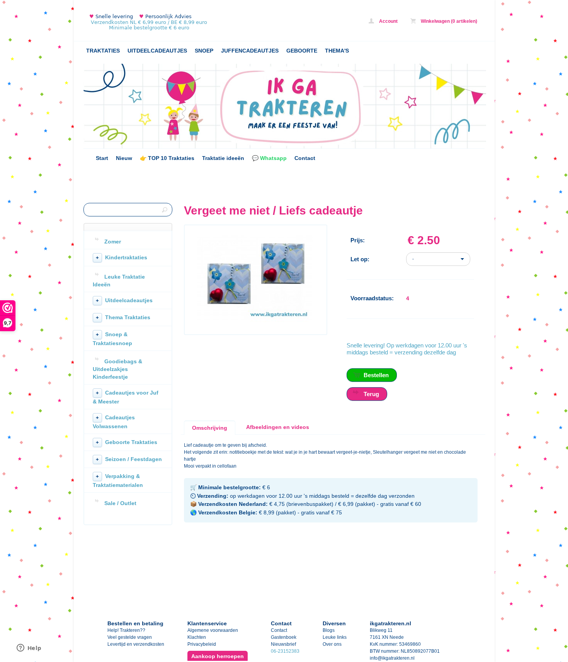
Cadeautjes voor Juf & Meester (125, 397)
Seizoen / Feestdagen (129, 459)
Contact (304, 158)
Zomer (112, 241)
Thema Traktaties (123, 317)
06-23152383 (285, 651)
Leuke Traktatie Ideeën (119, 281)
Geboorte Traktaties (126, 442)
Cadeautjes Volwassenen (114, 421)
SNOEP (204, 51)
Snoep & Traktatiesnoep (112, 338)
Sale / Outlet (120, 503)
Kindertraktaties (121, 257)
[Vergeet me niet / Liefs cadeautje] (255, 320)
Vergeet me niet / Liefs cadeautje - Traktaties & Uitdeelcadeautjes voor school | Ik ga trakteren (186, 22)
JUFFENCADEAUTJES (250, 51)
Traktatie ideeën (223, 158)
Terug (371, 394)
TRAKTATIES (103, 51)
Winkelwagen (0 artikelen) (448, 21)
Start (102, 158)
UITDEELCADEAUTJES (157, 51)
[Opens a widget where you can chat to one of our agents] (29, 648)
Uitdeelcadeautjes (124, 300)
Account (388, 21)
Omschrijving (209, 428)
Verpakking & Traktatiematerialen (118, 480)
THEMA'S (337, 51)
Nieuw (124, 158)
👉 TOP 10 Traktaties (167, 158)
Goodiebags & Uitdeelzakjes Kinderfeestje (117, 369)
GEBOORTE (301, 51)
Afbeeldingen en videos (277, 427)
